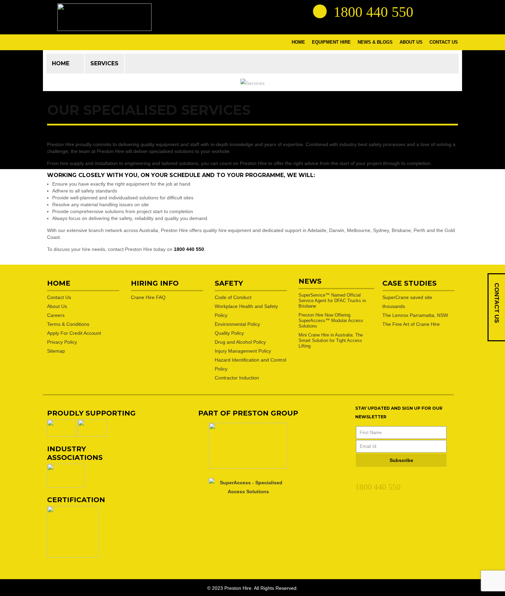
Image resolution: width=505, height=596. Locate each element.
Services (104, 63)
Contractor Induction (237, 377)
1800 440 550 (189, 249)
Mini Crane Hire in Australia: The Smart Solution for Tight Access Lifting (331, 340)
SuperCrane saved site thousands (407, 302)
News (310, 281)
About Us (57, 306)
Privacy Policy (62, 342)
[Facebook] (371, 477)
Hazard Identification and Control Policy (250, 364)
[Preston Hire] (104, 17)
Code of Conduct (233, 297)
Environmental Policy (237, 324)
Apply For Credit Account (74, 333)
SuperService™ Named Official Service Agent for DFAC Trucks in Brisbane (332, 301)
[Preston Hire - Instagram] (450, 11)
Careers (56, 315)
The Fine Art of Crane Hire (411, 324)
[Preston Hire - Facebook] (438, 11)
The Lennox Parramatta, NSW (415, 315)
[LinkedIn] (359, 477)
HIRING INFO (155, 283)
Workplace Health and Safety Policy (246, 310)
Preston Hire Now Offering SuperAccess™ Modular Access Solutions (331, 320)
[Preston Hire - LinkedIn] (426, 11)
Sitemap (56, 351)
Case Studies (409, 283)
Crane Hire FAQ (148, 297)
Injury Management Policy (243, 351)
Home (60, 63)
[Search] (320, 11)
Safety (229, 283)
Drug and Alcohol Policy (240, 342)
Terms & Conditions (68, 324)
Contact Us (59, 297)
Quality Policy (229, 333)
